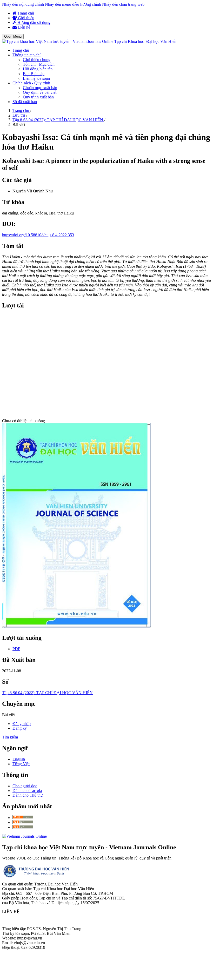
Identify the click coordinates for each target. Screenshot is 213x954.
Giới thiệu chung (36, 59)
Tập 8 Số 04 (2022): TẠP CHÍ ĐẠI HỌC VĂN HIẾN (58, 120)
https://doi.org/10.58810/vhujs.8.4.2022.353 (38, 235)
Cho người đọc (24, 786)
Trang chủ (25, 13)
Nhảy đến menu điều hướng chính (73, 4)
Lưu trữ (19, 115)
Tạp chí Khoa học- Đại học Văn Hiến (145, 41)
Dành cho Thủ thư (27, 795)
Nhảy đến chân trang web (123, 4)
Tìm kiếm (10, 737)
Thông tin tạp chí (26, 55)
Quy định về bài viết (39, 92)
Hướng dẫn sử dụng (33, 22)
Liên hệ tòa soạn (36, 78)
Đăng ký (19, 728)
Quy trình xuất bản (38, 97)
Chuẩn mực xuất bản (40, 87)
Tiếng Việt (21, 764)
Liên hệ (23, 27)
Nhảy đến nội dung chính (23, 4)
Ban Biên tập (33, 73)
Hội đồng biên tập (37, 69)
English (18, 759)
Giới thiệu (25, 18)
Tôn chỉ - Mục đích (39, 64)
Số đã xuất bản (24, 101)
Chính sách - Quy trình (31, 83)
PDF (16, 649)
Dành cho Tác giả (27, 790)
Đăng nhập (21, 723)
